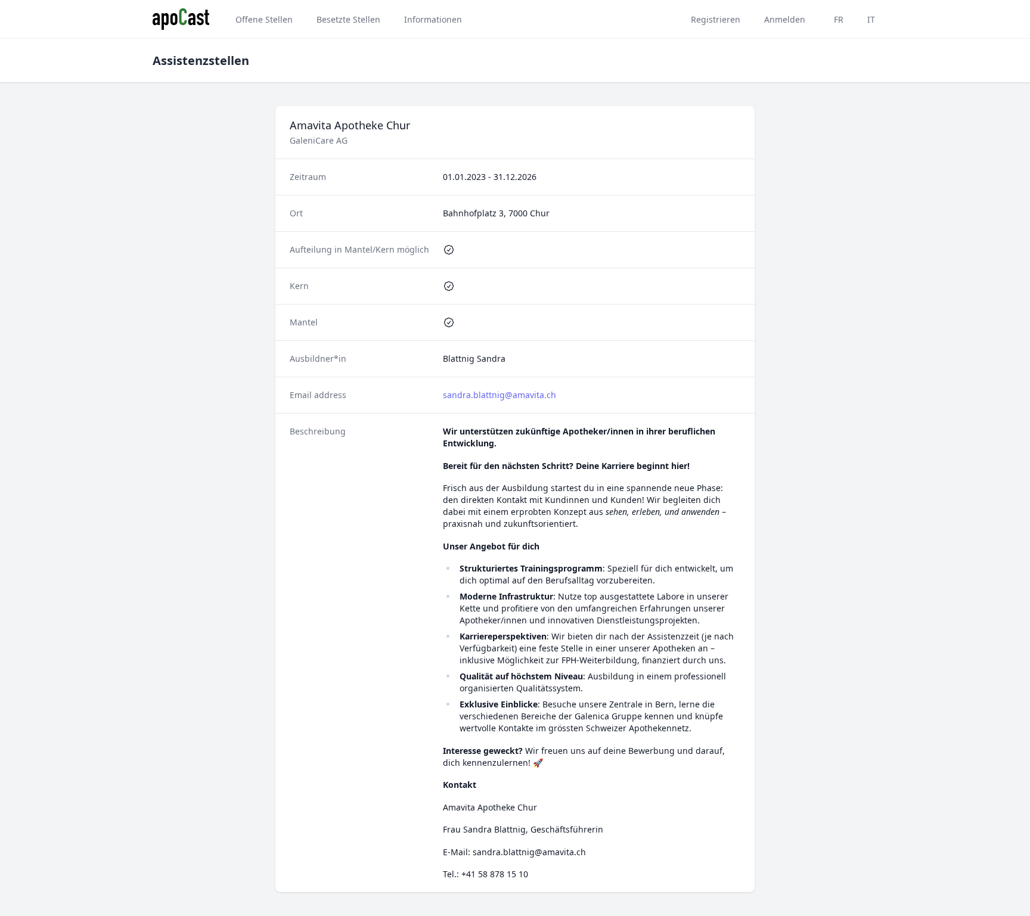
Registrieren (715, 19)
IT (871, 19)
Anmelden (784, 19)
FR (838, 19)
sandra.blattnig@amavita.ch (499, 394)
